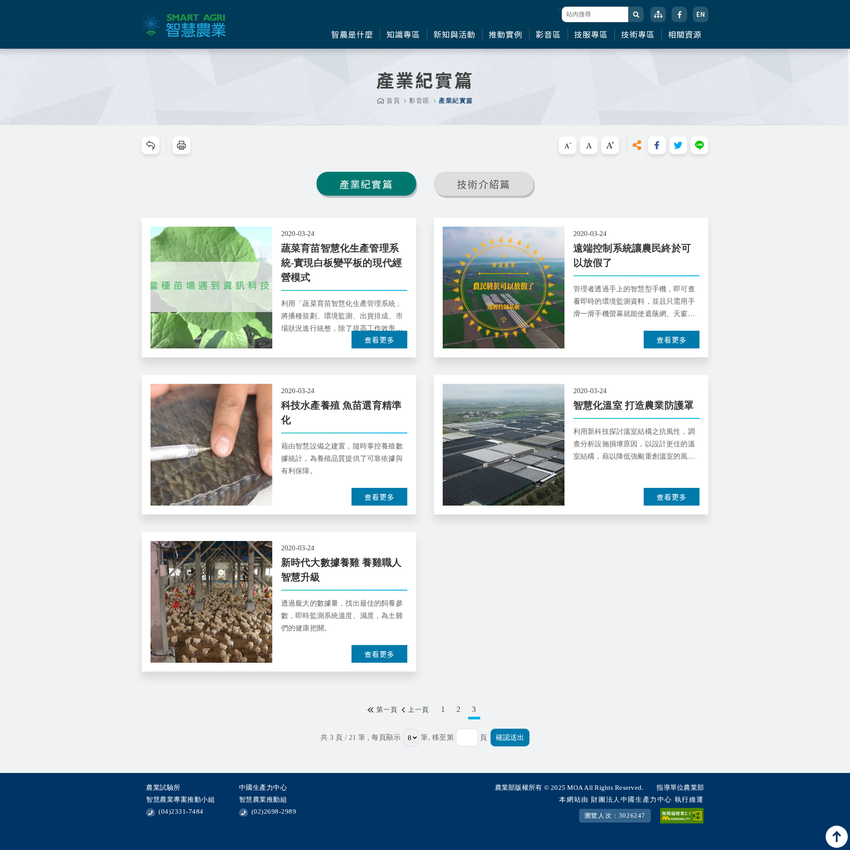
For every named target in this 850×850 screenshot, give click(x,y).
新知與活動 (454, 34)
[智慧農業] (184, 25)
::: (559, 9)
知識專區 (403, 34)
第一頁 (387, 709)
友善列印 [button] (181, 145)
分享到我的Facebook (657, 145)
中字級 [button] (589, 145)
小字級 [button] (567, 145)
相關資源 (685, 34)
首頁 (393, 100)
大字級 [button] (610, 145)
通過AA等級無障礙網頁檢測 (682, 815)
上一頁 (418, 709)
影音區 (548, 34)
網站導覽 (658, 14)
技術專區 (638, 34)
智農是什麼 (352, 34)
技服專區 (591, 34)
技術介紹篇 (483, 184)
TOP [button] (837, 837)
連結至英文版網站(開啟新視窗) (700, 14)
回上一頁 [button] (150, 145)
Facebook (679, 14)
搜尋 (636, 14)
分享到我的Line (699, 145)
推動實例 (505, 34)
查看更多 (379, 339)
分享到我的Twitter (678, 145)
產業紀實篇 (366, 184)
